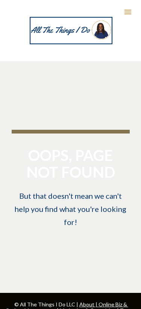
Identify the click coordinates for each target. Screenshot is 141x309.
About (87, 304)
